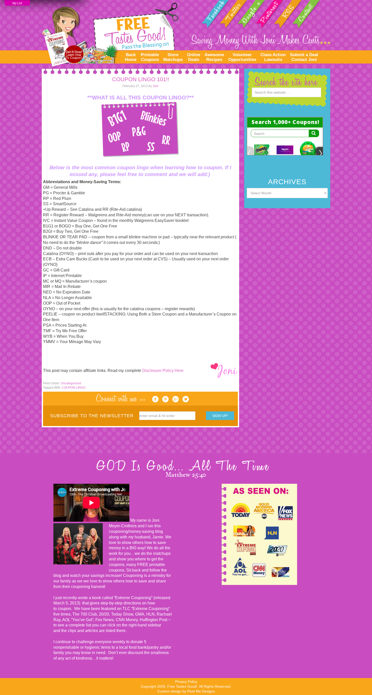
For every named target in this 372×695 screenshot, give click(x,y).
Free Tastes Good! (110, 33)
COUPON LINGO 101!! (140, 79)
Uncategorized (71, 383)
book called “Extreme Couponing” (121, 598)
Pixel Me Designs (201, 691)
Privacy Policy (186, 682)
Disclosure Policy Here (162, 370)
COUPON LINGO (73, 387)
